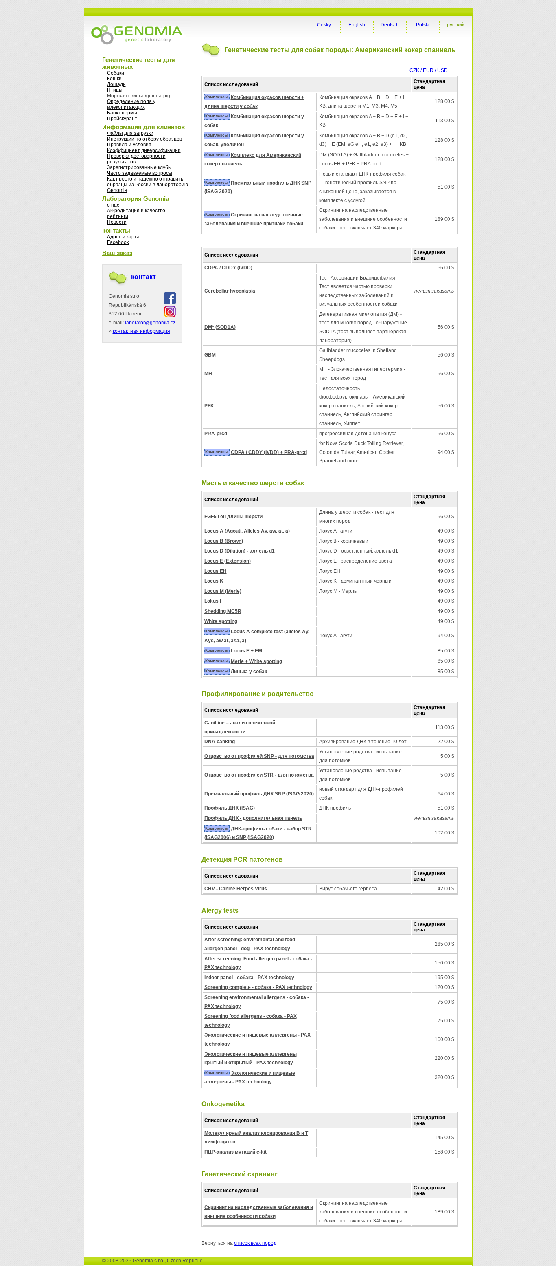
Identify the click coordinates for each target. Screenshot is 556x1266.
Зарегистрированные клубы (139, 167)
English (356, 24)
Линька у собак (249, 671)
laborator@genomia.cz (150, 323)
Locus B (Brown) (223, 541)
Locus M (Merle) (222, 591)
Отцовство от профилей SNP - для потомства (259, 756)
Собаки (115, 73)
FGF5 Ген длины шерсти (233, 517)
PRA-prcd (215, 433)
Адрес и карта (123, 237)
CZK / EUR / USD (428, 70)
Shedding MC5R (222, 611)
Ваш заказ (117, 252)
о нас (113, 205)
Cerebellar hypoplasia (229, 291)
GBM (210, 355)
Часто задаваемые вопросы (139, 173)
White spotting (220, 621)
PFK (209, 406)
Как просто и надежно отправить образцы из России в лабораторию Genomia (147, 184)
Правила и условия (129, 145)
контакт (143, 276)
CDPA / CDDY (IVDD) (228, 268)
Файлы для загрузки (130, 133)
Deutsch (390, 24)
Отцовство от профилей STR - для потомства (259, 775)
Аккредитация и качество (136, 211)
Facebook (118, 242)
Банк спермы (122, 113)
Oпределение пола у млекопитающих (131, 104)
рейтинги (117, 216)
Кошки (114, 78)
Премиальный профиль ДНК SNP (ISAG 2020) (259, 794)
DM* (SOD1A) (220, 327)
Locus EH (215, 571)
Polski (422, 24)
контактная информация (141, 331)
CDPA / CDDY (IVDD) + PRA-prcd (269, 452)
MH (208, 373)
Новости (117, 222)
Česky (324, 24)
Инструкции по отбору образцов (144, 139)
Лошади (116, 84)
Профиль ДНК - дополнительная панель (253, 818)
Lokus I (212, 601)
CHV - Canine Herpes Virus (235, 889)
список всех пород (255, 1243)
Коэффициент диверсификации (144, 150)
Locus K (213, 581)
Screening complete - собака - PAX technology (258, 987)
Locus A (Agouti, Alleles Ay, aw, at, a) (247, 531)
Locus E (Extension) (227, 561)
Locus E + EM (246, 651)
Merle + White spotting (256, 661)
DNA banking (219, 741)
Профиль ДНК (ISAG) (229, 808)
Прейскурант (122, 118)
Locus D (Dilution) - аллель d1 (239, 551)
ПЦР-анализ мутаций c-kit (235, 1152)
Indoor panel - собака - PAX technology (249, 977)
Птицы (115, 90)
